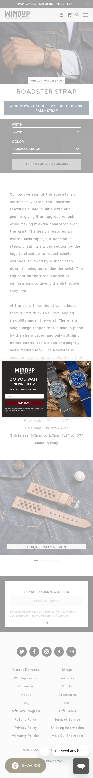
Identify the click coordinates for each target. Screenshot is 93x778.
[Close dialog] (88, 364)
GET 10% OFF (24, 403)
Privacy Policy (32, 410)
